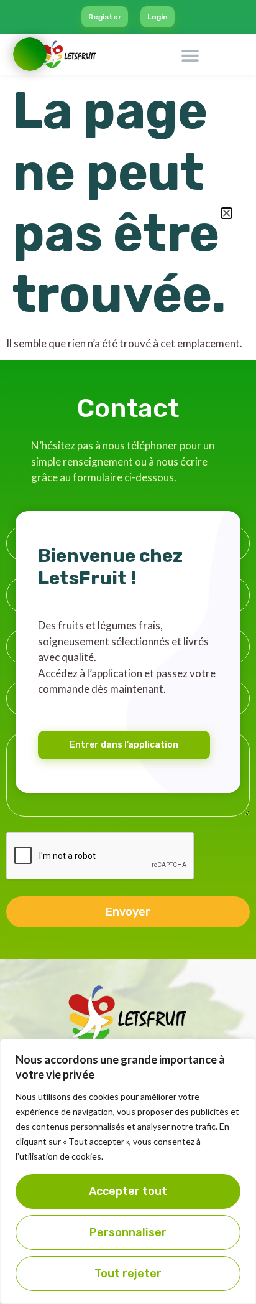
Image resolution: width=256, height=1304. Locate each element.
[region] (128, 1171)
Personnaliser (128, 1232)
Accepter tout (128, 1191)
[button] (226, 213)
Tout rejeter (128, 1273)
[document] (128, 652)
